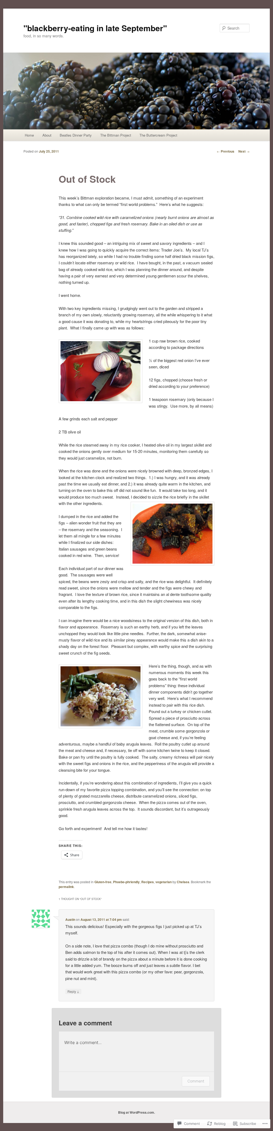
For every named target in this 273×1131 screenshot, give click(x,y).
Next (244, 151)
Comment (195, 1081)
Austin (70, 919)
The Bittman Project (115, 135)
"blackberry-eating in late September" (95, 28)
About (46, 135)
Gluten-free (102, 881)
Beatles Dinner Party (76, 135)
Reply (73, 991)
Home (29, 135)
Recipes (147, 881)
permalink (66, 886)
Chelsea (183, 881)
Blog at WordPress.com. (136, 1112)
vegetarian (163, 881)
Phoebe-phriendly (126, 881)
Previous (225, 151)
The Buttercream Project (158, 135)
